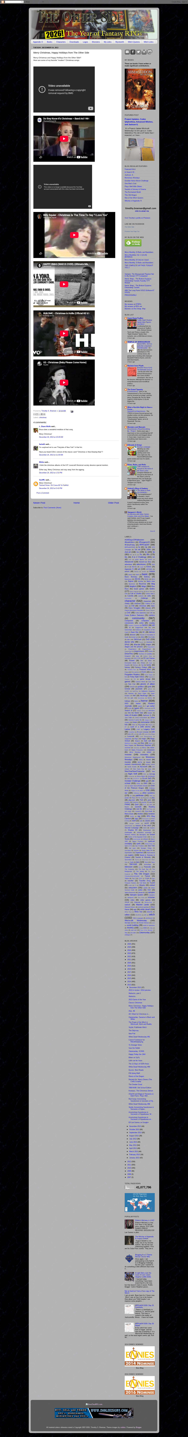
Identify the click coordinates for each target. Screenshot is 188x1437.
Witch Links (148, 42)
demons (133, 635)
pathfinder (140, 795)
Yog (126, 932)
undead (152, 885)
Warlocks (132, 996)
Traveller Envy (145, 881)
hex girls (130, 698)
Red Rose (149, 809)
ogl (147, 781)
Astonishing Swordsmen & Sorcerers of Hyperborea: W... (141, 1113)
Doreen (141, 642)
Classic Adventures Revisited (134, 610)
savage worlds (134, 823)
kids (126, 725)
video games (145, 900)
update (145, 888)
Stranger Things (146, 848)
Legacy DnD (149, 729)
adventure (128, 564)
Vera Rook (141, 897)
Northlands (151, 776)
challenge (144, 598)
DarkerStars (128, 630)
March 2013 (134, 1151)
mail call (147, 741)
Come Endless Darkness (134, 615)
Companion (129, 621)
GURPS (127, 691)
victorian (151, 897)
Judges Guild (149, 720)
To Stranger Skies (135, 1045)
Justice (127, 722)
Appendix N (129, 569)
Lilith (153, 732)
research (138, 811)
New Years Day (138, 769)
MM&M (149, 752)
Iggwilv (136, 708)
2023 (129, 953)
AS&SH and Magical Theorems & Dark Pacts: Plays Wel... (141, 1095)
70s (140, 554)
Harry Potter (142, 693)
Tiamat (147, 876)
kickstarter (145, 722)
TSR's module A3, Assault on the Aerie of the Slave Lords (145, 468)
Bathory (147, 577)
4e (146, 552)
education (128, 658)
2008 (129, 1174)
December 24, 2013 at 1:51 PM (50, 473)
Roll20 (132, 816)
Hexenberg (141, 698)
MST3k (140, 762)
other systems (148, 793)
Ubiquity (142, 885)
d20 (153, 625)
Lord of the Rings (149, 734)
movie (148, 760)
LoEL (140, 734)
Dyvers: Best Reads (136, 1070)
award (130, 574)
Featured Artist (130, 169)
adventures (141, 564)
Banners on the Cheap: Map (135, 309)
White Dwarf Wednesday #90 (139, 1067)
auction (144, 571)
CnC (129, 612)
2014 (129, 982)
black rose (151, 581)
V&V (149, 890)
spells (138, 844)
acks (130, 559)
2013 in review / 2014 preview (140, 990)
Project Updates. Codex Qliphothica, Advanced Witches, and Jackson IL (139, 121)
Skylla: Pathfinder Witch (138, 1027)
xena (126, 930)
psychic (144, 802)
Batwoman (128, 579)
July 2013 (133, 1139)
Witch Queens (134, 42)
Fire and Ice (135, 672)
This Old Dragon (131, 195)
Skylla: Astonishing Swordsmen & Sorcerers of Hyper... (141, 1108)
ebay (137, 656)
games (127, 681)
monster (128, 754)
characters (147, 601)
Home (77, 503)
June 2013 (133, 1142)
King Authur (141, 724)
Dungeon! (128, 656)
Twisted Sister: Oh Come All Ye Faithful (53, 485)
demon (152, 632)
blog (153, 584)
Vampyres (130, 897)
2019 (129, 966)
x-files (151, 928)
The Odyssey (134, 1030)
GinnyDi (132, 686)
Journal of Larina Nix (135, 720)
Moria (141, 759)
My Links (108, 42)
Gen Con (131, 684)
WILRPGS (138, 915)
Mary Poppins (129, 745)
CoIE (150, 613)
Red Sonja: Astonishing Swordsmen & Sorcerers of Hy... (141, 1100)
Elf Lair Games (149, 658)
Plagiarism (146, 798)
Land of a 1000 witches (140, 727)
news (149, 769)
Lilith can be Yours (135, 1061)
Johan (152, 717)
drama (150, 651)
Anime (148, 567)
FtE (135, 679)
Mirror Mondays (135, 752)
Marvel (151, 743)
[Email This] (34, 414)
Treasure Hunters (130, 883)
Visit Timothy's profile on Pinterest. (138, 218)
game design (145, 679)
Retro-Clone (129, 814)
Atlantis (136, 571)
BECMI (137, 579)
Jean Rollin (128, 717)
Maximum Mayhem (144, 745)
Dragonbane (151, 647)
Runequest (145, 818)
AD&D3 (150, 559)
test (140, 867)
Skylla (127, 839)
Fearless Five (132, 669)
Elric (142, 660)
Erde (150, 663)
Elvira (149, 660)
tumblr (130, 885)
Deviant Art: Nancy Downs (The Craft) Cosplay (140, 1080)
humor (138, 703)
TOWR (147, 878)
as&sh (127, 571)
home (136, 701)
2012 (129, 1162)
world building (132, 925)
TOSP (140, 878)
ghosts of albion (147, 684)
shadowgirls (128, 832)
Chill (132, 606)
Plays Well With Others (133, 186)
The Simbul (140, 871)
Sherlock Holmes (130, 834)
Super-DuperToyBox (135, 318)
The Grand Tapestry (135, 389)
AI (128, 567)
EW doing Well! (134, 1073)
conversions (129, 623)
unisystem (132, 887)
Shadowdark (147, 830)
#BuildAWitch (130, 542)
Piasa (133, 798)
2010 (129, 1168)
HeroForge (144, 696)
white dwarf (145, 909)
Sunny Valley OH (147, 850)
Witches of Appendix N (133, 201)
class (153, 606)
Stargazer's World (134, 512)
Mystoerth (119, 42)
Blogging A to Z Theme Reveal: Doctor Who (143, 1256)
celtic (149, 596)
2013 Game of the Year (137, 1000)
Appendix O (38, 42)
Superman (139, 853)
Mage (136, 738)
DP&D (127, 644)
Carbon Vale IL (150, 593)
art (139, 569)
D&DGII (145, 625)
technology (147, 864)
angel (141, 567)
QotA (137, 804)
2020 (129, 963)
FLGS (144, 672)
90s (126, 557)
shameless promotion (144, 832)
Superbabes (128, 852)
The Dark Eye (144, 869)
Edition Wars (147, 656)
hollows (127, 701)
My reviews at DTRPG (133, 304)
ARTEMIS (149, 569)
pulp (150, 802)
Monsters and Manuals (136, 427)
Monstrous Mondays (132, 178)
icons (129, 708)
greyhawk (138, 689)
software (145, 839)
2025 (129, 947)
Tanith (132, 862)
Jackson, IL (129, 175)
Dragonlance (132, 649)
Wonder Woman (144, 923)
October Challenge (132, 781)
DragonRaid (128, 651)
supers (131, 855)
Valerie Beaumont (130, 892)
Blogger (138, 1427)
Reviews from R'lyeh (135, 366)
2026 (129, 944)
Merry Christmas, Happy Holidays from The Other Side (141, 1007)
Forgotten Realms (132, 674)
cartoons (141, 596)
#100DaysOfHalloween (134, 540)
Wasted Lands (142, 904)
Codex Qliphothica (141, 613)
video (132, 900)
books (152, 589)
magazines (128, 738)
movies (128, 762)
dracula (137, 644)
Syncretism (128, 859)
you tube (133, 932)
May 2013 (133, 1145)
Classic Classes (150, 610)
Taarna (137, 859)
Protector (135, 802)
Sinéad (152, 834)
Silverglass (142, 834)
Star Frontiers (139, 846)
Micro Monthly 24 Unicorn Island (137, 260)
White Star (138, 912)
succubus (128, 850)
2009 (129, 1171)
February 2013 (134, 1154)
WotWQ (130, 928)
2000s (148, 550)
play (153, 798)
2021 (129, 960)
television (128, 867)
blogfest (133, 586)
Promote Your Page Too (132, 231)
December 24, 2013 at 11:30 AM (51, 455)
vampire (151, 892)
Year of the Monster (146, 930)
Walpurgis (137, 902)
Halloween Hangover (148, 691)
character (130, 600)
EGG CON (137, 658)
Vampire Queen (136, 895)
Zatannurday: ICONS (136, 1051)
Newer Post (39, 503)
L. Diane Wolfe (45, 426)
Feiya (126, 672)
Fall (142, 665)
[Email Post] (71, 411)
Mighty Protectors (137, 750)
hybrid (140, 706)
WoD (134, 923)
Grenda (127, 689)
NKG (144, 774)
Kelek (135, 722)
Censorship (128, 598)
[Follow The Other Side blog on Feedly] (133, 246)
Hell (134, 696)
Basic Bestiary (131, 577)
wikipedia (149, 912)
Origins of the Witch (137, 790)
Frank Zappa (149, 674)
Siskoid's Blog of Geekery (137, 488)
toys (153, 878)
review (140, 814)
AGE (153, 564)
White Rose (128, 912)
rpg (138, 816)
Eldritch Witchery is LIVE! (144, 1220)
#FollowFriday (130, 545)
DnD (148, 639)
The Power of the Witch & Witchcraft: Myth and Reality (140, 1023)
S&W (134, 821)
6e (135, 554)
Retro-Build (148, 811)
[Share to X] (39, 414)
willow (127, 915)
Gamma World (140, 681)
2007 (129, 1177)
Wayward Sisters (130, 907)
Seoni (145, 828)
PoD (141, 800)
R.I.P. (144, 804)
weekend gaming (143, 907)
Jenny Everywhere (141, 717)
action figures (139, 559)
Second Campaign (132, 828)
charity (127, 603)
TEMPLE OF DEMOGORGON (138, 342)
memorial (127, 747)
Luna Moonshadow (146, 736)
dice (142, 637)
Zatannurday (144, 932)
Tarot (146, 862)
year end (134, 930)
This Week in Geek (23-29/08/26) (143, 491)
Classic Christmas (135, 1003)
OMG (145, 783)
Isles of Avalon (131, 715)
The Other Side (129, 227)
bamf (137, 574)
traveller (131, 881)
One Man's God (130, 183)
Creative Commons (133, 625)
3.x (137, 552)
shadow (152, 828)
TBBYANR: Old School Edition (140, 1088)
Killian (133, 724)
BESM (146, 579)
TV (135, 885)
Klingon (150, 724)
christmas (43, 417)
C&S (126, 593)
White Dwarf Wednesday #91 (139, 1037)
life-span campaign (143, 732)
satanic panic (150, 821)
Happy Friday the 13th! (137, 1054)
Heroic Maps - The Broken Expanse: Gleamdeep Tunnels (138, 286)
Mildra (41, 462)
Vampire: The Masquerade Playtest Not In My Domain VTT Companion (139, 275)
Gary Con (151, 681)
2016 (129, 975)
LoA (135, 734)
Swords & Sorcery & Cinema (135, 189)
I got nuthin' (150, 706)
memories (136, 747)
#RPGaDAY (144, 545)
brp (142, 591)
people (127, 798)
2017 (129, 972)
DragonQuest (146, 649)
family (149, 665)
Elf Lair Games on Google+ (139, 1122)
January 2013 (134, 1158)
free (126, 677)
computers (145, 621)
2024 (129, 950)
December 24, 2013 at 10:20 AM (51, 437)
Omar (138, 783)
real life (139, 809)
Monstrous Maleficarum (132, 757)
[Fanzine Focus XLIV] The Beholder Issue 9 (144, 369)
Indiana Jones (141, 710)
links (129, 734)
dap (149, 627)
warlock (127, 905)
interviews (151, 710)
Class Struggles (134, 608)
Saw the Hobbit (134, 1048)
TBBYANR (133, 864)
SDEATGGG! (128, 825)
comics (152, 615)
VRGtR (127, 902)
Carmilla (130, 596)
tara (137, 862)
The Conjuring (129, 869)
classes (148, 608)
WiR (145, 915)
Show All (152, 531)
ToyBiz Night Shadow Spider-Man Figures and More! (144, 322)
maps (135, 743)
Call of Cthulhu (135, 593)
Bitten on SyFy (134, 1057)
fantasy (127, 667)
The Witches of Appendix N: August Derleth (144, 1237)
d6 (130, 627)
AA (153, 557)
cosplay (152, 623)
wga (134, 909)
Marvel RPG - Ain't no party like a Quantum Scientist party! (144, 346)
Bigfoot (130, 581)
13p (146, 547)
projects (127, 802)
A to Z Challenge (139, 557)
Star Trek (151, 846)
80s (148, 554)
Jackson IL (147, 715)
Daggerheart (139, 627)
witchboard (149, 918)
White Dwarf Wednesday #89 (139, 1104)
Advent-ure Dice (145, 562)
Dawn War (134, 632)
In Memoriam (147, 708)
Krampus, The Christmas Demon (141, 1091)
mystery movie (150, 764)
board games (139, 589)
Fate (153, 667)
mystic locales (132, 766)
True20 (152, 883)
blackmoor (132, 584)
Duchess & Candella (145, 654)
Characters (61, 42)
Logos (85, 42)
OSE (148, 790)
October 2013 (134, 1129)
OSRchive (136, 793)
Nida (153, 771)
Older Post (113, 503)
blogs (144, 586)
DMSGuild (137, 639)
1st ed (137, 549)
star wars (132, 848)
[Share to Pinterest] (44, 414)
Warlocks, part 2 (135, 993)
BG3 (153, 579)
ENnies (143, 663)
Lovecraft (130, 736)
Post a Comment (43, 493)
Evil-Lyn (135, 665)
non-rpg (152, 774)
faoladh (42, 444)
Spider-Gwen (149, 843)
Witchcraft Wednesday (136, 920)
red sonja (128, 811)
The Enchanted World (133, 192)
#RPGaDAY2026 (130, 547)
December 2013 (135, 987)
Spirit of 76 (128, 846)
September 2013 (135, 1132)
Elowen (132, 660)
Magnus (137, 741)
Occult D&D (146, 778)
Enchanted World (130, 663)
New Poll (132, 1034)
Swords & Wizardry (143, 857)
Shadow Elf (132, 830)
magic (144, 739)
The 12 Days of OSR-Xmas (139, 1064)
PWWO (127, 804)
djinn (128, 639)
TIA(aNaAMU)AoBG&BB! (132, 876)
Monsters (96, 42)
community (138, 618)
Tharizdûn (147, 867)
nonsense (131, 776)
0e (139, 547)
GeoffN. (42, 480)
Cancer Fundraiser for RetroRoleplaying (137, 1041)
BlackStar (142, 584)
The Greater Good (135, 1084)
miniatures (151, 750)
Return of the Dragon (136, 1076)
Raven (127, 807)
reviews (151, 814)
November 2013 (135, 1126)
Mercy (144, 747)
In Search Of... (130, 172)
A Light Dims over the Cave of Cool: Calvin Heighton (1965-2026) (143, 1275)
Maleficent (128, 743)
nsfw (128, 778)
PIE (139, 798)
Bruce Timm (149, 591)
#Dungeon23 (144, 542)
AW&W (152, 571)
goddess (141, 687)
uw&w (140, 890)
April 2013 (133, 1148)
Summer (136, 850)
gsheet (150, 689)
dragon (148, 644)
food (151, 672)
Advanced (129, 562)
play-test (132, 800)
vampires (152, 895)
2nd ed (128, 552)
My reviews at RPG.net (133, 306)
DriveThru (129, 654)
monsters (144, 754)
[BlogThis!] (37, 414)
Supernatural (151, 852)
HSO (126, 703)
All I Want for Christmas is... (139, 1014)
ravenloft (138, 807)
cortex (141, 623)
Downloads (74, 42)
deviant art (134, 637)
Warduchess (148, 902)
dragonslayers (139, 651)
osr (126, 793)
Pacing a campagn (144, 447)
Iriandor (149, 713)
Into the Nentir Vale (135, 713)
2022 (129, 956)
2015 (129, 978)
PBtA (151, 795)
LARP (138, 729)
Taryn (153, 862)
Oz (131, 795)
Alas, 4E (132, 1011)
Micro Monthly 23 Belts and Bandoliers (139, 252)
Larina (127, 729)
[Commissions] (132, 391)
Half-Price (135, 691)
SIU (152, 837)
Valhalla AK (141, 892)
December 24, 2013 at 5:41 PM (50, 488)
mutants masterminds (133, 764)
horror (144, 700)
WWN (145, 928)
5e (154, 552)
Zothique (127, 935)
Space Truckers (137, 841)
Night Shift (132, 774)
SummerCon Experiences (136, 411)
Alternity (134, 567)
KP (125, 727)
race (150, 804)
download (149, 642)
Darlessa (138, 630)
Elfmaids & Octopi (134, 445)
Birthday (140, 581)
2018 (129, 969)
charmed (137, 603)
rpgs (136, 818)
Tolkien (127, 878)
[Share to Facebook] (42, 414)
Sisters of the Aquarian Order (137, 837)
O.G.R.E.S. (136, 778)
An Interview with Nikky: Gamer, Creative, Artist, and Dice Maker (138, 515)
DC (143, 632)
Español (127, 665)
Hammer (131, 693)
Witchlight (128, 923)
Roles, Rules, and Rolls (136, 465)
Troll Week (142, 883)
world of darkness (149, 925)
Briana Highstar (134, 591)
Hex (153, 695)
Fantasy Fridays (141, 667)
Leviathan (132, 732)
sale (141, 821)
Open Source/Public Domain (138, 786)
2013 (129, 985)
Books (49, 42)
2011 (129, 1165)
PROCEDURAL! (131, 295)
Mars (142, 743)
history (150, 698)
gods (149, 687)
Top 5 (134, 878)
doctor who (129, 642)
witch (152, 914)
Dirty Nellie (151, 637)
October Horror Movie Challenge (136, 181)
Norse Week (141, 776)
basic (145, 574)
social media (136, 839)
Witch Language (138, 918)
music (148, 762)
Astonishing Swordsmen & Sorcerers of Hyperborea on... (140, 1118)
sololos (123, 1427)
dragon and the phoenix (134, 647)
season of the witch (143, 826)
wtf (140, 928)
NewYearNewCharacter (135, 771)
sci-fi (146, 823)
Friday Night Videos (137, 677)
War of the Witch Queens (134, 198)
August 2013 (134, 1136)
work (153, 923)
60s (131, 554)
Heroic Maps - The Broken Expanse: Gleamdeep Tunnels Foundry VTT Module (138, 281)
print (149, 800)
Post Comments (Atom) (52, 508)
